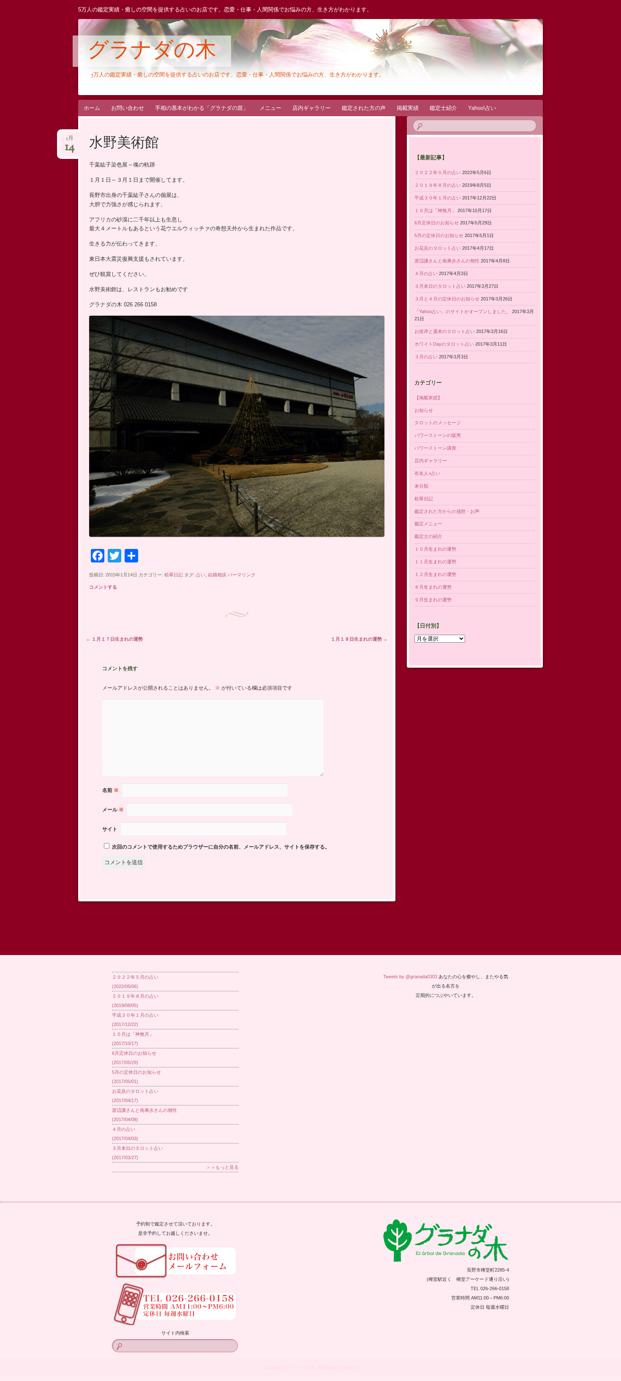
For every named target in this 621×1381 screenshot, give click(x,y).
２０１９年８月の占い (437, 185)
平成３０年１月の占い (437, 197)
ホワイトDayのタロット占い (444, 344)
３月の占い (426, 356)
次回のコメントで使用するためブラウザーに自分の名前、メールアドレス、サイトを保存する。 (221, 847)
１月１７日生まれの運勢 (114, 638)
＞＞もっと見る (222, 1167)
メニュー (270, 108)
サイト (109, 829)
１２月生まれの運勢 (435, 574)
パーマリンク (242, 574)
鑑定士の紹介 (428, 536)
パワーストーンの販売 (437, 435)
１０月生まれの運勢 (435, 548)
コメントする (103, 587)
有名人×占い (427, 473)
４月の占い (426, 273)
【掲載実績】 (428, 397)
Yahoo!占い (482, 108)
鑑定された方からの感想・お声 (446, 511)
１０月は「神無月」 (435, 210)
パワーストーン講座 (435, 447)
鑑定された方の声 (364, 108)
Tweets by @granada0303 (410, 976)
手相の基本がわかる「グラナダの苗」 (201, 108)
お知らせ (423, 410)
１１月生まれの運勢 (435, 561)
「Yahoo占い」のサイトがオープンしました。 (462, 311)
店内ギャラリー (311, 108)
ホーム (92, 108)
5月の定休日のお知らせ (438, 235)
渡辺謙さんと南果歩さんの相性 (446, 260)
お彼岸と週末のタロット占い (444, 331)
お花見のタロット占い (437, 248)
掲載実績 (408, 108)
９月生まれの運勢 (433, 599)
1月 (70, 141)
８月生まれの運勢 (433, 587)
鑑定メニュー (428, 523)
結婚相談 (217, 574)
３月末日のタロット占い (440, 286)
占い (200, 574)
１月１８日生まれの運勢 (359, 638)
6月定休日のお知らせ (436, 222)
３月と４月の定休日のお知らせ (446, 298)
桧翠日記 (173, 574)
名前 (110, 790)
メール (113, 810)
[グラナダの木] (326, 57)
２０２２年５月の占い (437, 172)
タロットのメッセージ (437, 422)
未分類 (421, 486)
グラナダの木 (151, 51)
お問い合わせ (127, 108)
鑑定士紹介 (443, 108)
